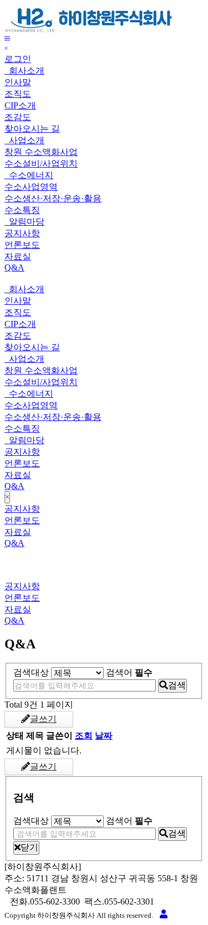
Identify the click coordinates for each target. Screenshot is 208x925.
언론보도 (22, 245)
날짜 (104, 735)
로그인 (17, 59)
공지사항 (22, 233)
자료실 (17, 256)
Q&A (14, 267)
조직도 (17, 93)
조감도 (17, 117)
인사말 (17, 82)
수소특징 (22, 210)
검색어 (129, 672)
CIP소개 (20, 105)
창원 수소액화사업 (41, 152)
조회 (84, 735)
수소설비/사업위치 (41, 163)
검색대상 (31, 672)
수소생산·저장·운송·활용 (53, 198)
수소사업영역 (31, 186)
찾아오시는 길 (32, 128)
